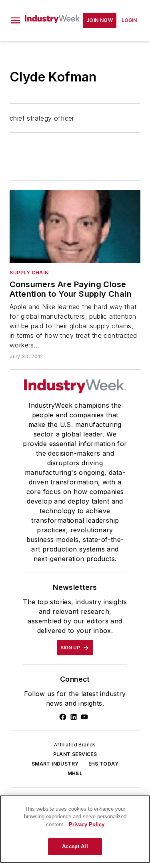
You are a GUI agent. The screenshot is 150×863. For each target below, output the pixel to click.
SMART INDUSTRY (55, 764)
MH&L (75, 773)
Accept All (75, 846)
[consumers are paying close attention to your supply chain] (75, 226)
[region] (75, 829)
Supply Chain (29, 273)
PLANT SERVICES (75, 754)
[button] (16, 20)
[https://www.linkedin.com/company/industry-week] (74, 717)
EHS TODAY (103, 764)
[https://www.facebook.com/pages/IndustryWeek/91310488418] (63, 717)
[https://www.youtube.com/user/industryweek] (84, 717)
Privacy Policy (86, 824)
